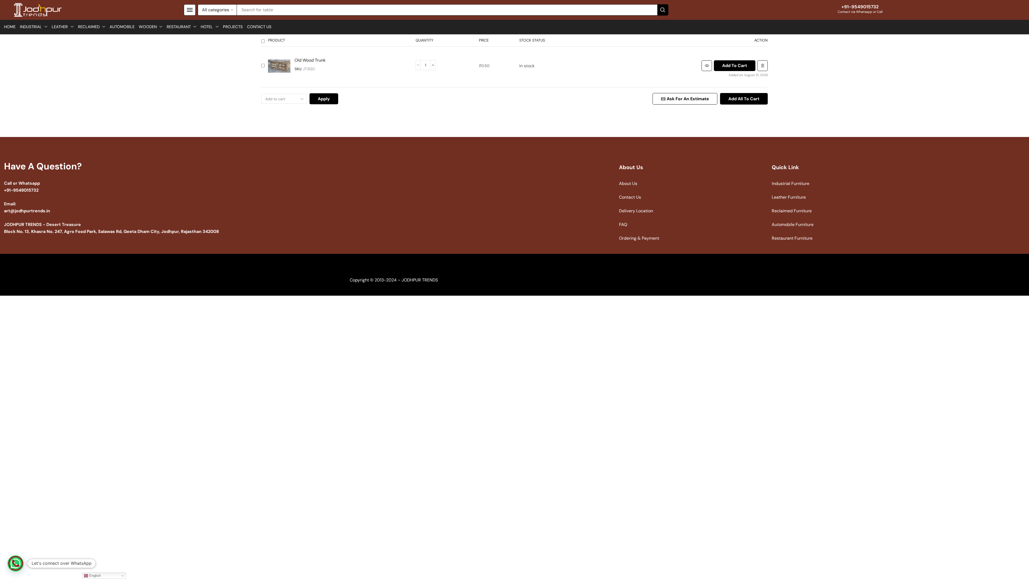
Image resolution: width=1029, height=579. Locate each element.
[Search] (662, 10)
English (94, 576)
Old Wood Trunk (310, 60)
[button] (190, 10)
